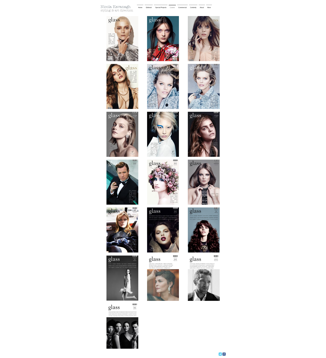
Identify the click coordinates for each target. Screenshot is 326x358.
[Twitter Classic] (220, 354)
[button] (160, 6)
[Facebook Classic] (224, 354)
